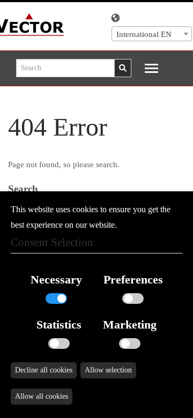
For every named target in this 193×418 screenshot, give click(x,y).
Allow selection (108, 370)
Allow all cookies (41, 396)
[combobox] (152, 33)
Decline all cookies (43, 370)
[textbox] (151, 34)
